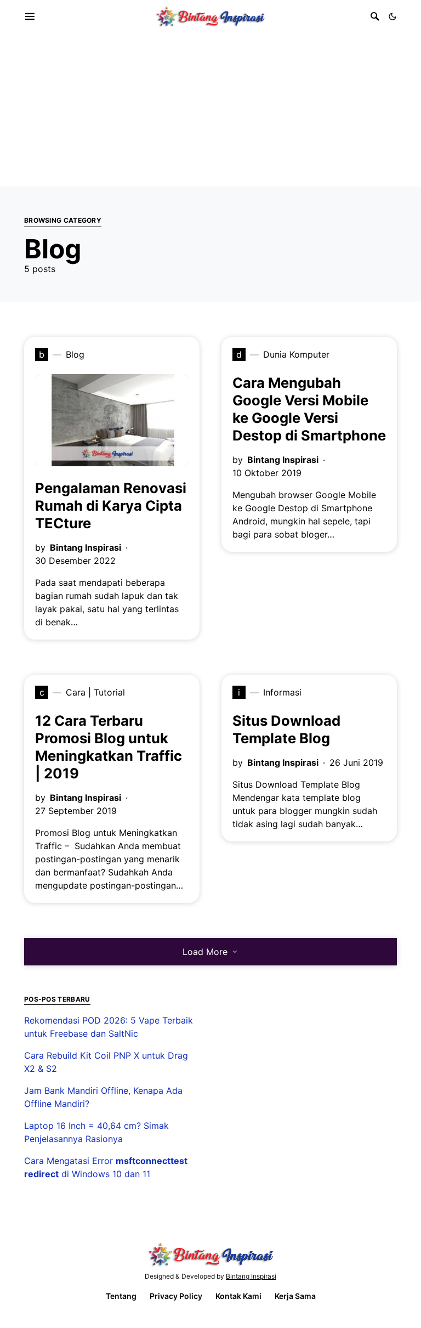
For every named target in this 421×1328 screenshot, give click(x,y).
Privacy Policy (176, 1296)
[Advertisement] (210, 110)
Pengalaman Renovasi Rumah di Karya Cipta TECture (110, 505)
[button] (392, 16)
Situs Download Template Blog (286, 729)
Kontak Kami (238, 1296)
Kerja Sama (295, 1296)
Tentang (121, 1296)
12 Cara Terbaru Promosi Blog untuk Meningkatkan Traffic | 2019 (108, 747)
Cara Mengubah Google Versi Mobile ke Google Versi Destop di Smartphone (309, 409)
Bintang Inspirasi (85, 547)
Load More (205, 951)
